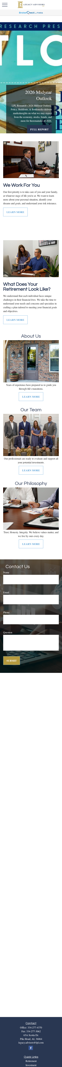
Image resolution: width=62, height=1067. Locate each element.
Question (7, 632)
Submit (12, 660)
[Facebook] (31, 1048)
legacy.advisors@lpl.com (31, 1042)
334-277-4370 (35, 1027)
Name (6, 572)
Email (6, 592)
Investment (31, 1065)
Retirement (31, 1061)
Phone (6, 612)
